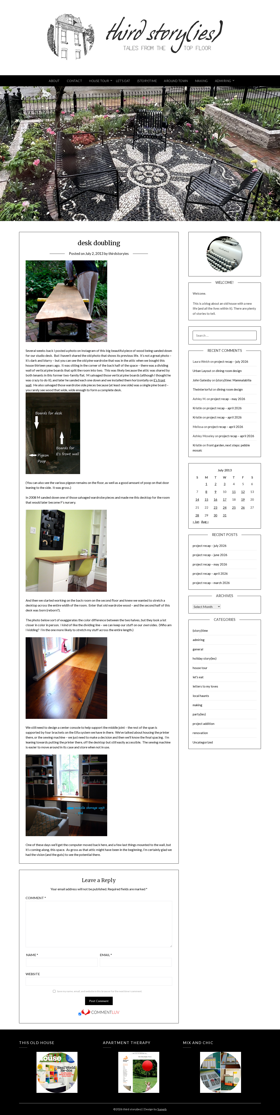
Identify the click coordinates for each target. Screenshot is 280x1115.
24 (225, 507)
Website (33, 974)
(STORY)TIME (147, 81)
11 (234, 492)
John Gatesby (202, 380)
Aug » (205, 521)
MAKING (201, 81)
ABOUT (54, 81)
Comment (36, 898)
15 (206, 499)
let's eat (198, 677)
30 (215, 515)
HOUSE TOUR (99, 81)
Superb (162, 1109)
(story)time (200, 630)
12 (243, 492)
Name (32, 955)
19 (243, 499)
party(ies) (199, 714)
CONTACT (74, 81)
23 (215, 507)
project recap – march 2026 (211, 583)
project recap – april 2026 (224, 408)
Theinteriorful (202, 389)
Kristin (197, 408)
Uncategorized (203, 742)
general (198, 649)
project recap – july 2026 (231, 361)
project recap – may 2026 (228, 399)
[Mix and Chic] (220, 1066)
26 (243, 507)
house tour (200, 668)
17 (225, 499)
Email (106, 955)
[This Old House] (57, 1066)
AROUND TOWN (176, 81)
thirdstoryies (118, 253)
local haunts (201, 696)
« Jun (196, 521)
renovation (200, 733)
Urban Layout (202, 371)
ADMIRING (223, 81)
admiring (199, 640)
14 (197, 499)
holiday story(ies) (204, 658)
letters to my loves (205, 686)
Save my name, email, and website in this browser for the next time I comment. (99, 991)
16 (215, 499)
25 (234, 507)
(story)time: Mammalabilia (233, 380)
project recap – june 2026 (210, 555)
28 (197, 515)
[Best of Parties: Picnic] (138, 1066)
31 (225, 515)
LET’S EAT (123, 81)
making (197, 705)
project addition (203, 723)
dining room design (229, 371)
